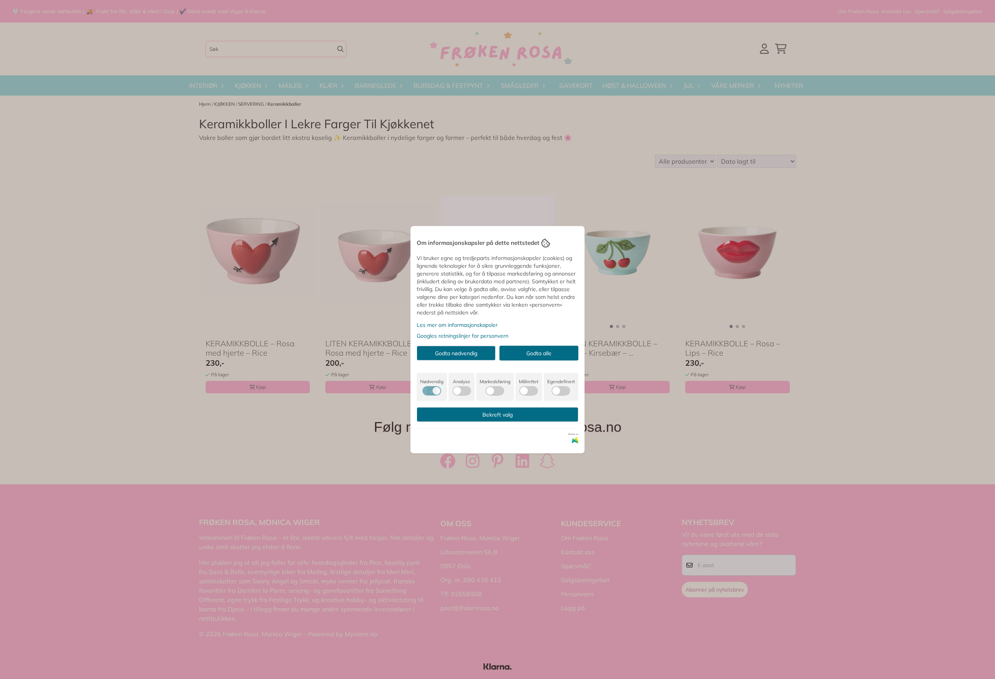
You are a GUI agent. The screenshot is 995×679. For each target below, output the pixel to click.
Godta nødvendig (456, 352)
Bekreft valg (497, 414)
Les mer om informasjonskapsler (457, 324)
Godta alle (539, 352)
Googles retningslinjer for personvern (462, 335)
